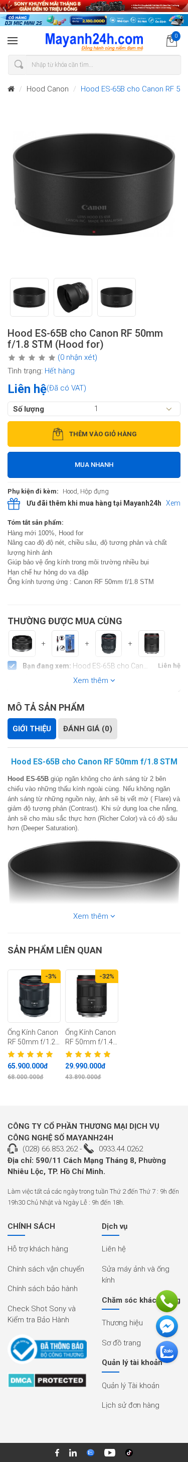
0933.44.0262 (121, 1148)
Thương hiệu (122, 1322)
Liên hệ (114, 1248)
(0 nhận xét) (77, 357)
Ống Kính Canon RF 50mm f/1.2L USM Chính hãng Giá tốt (34, 1037)
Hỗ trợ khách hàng (38, 1248)
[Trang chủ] (11, 89)
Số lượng (28, 408)
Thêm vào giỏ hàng (103, 434)
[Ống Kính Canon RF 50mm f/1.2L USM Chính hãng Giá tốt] (34, 996)
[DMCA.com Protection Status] (47, 1383)
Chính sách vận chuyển (46, 1269)
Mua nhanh (94, 464)
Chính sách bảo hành (43, 1288)
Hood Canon (48, 88)
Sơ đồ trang (121, 1342)
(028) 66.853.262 (50, 1148)
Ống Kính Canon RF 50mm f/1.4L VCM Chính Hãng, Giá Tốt (90, 1037)
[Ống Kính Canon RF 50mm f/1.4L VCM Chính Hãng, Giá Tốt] (91, 996)
